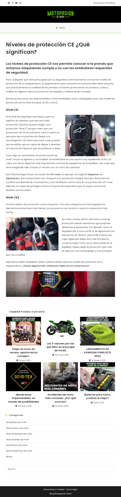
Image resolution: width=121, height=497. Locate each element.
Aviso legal (72, 489)
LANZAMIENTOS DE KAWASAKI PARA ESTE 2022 (97, 352)
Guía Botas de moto (16, 422)
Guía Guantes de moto (17, 439)
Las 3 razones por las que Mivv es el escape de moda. (60, 347)
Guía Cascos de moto (17, 428)
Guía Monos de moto (17, 445)
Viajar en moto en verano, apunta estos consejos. (23, 352)
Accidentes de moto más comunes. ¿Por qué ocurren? (60, 398)
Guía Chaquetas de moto (19, 433)
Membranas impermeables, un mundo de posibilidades (23, 398)
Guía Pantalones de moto (19, 450)
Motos (9, 456)
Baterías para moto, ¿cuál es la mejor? (97, 396)
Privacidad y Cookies (54, 489)
